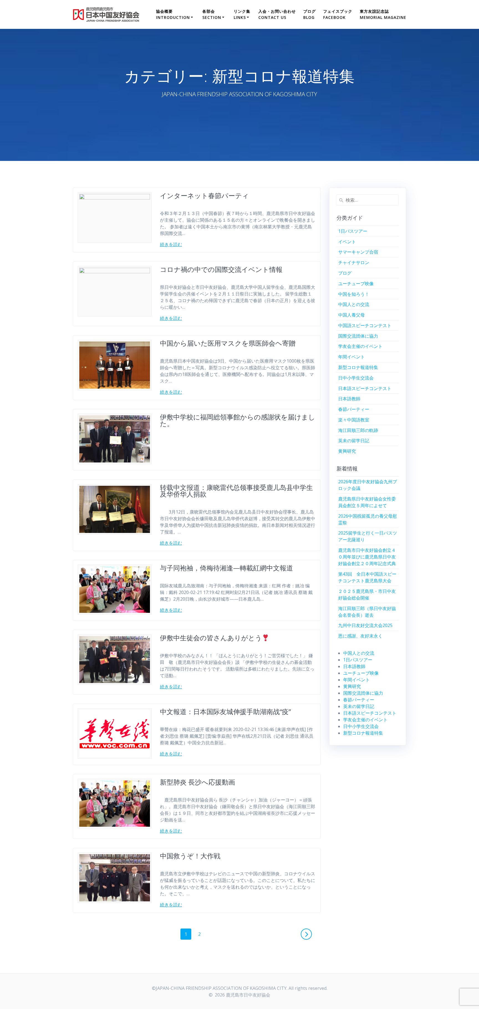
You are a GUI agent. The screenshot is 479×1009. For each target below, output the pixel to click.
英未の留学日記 (353, 441)
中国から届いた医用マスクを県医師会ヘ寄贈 (227, 343)
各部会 (211, 14)
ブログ (309, 14)
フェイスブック (337, 14)
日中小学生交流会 (356, 378)
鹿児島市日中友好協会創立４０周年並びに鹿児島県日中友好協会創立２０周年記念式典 (367, 557)
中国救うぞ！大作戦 (190, 855)
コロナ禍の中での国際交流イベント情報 (221, 269)
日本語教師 (349, 399)
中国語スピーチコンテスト (364, 325)
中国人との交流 (353, 304)
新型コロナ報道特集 (358, 367)
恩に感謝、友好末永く (360, 636)
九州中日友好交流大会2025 (365, 625)
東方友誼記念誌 (383, 14)
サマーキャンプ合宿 (358, 252)
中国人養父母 (351, 315)
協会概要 (173, 14)
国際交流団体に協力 (358, 336)
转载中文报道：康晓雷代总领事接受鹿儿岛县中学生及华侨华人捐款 (236, 491)
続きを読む (171, 244)
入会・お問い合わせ (277, 14)
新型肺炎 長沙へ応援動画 (197, 782)
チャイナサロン (353, 262)
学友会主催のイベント (360, 346)
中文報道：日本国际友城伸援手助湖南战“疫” (225, 711)
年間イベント (351, 357)
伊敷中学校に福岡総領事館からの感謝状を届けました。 (237, 420)
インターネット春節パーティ (204, 195)
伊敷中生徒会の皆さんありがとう (211, 637)
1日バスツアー (352, 231)
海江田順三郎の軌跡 (358, 430)
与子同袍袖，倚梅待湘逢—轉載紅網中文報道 (226, 567)
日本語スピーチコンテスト (364, 388)
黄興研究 (347, 451)
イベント (347, 242)
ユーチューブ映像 (356, 283)
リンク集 (242, 14)
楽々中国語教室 (353, 420)
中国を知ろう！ (353, 294)
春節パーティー (353, 409)
